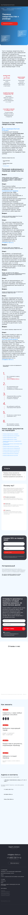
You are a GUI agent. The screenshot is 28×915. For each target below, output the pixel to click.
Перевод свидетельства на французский (11, 448)
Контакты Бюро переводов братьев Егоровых (10, 885)
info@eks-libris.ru (7, 242)
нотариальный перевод (10, 190)
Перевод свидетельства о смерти (10, 439)
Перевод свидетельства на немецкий (10, 453)
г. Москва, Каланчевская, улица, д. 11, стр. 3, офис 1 (15, 781)
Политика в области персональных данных (5, 893)
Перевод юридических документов (13, 476)
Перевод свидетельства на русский (10, 455)
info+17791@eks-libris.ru (13, 378)
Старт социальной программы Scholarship (12, 876)
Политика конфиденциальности (5, 891)
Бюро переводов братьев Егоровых (10, 129)
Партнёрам (4, 888)
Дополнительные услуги (7, 873)
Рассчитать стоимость (7, 23)
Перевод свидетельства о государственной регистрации (12, 441)
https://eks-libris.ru (8, 799)
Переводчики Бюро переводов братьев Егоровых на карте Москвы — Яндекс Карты (14, 694)
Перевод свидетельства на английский (11, 435)
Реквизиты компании (5, 895)
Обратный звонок (14, 863)
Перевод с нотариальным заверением (11, 871)
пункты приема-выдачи (10, 339)
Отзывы (3, 879)
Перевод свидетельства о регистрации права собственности (12, 444)
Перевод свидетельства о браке (10, 437)
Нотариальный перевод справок (12, 474)
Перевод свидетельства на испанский (11, 446)
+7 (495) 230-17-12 (8, 789)
